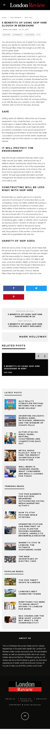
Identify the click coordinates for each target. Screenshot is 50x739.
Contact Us (27, 701)
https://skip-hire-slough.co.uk (24, 48)
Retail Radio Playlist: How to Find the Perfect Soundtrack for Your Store (30, 455)
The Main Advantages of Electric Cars (28, 558)
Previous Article (25, 311)
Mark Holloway (10, 29)
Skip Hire (6, 34)
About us (10, 699)
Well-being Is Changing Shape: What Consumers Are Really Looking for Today (31, 471)
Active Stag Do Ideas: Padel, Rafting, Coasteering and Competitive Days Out (30, 438)
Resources (26, 699)
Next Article (25, 321)
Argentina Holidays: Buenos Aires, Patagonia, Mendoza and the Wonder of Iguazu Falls (32, 420)
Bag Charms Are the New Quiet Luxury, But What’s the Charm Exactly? (31, 619)
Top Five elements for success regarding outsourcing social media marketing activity (32, 500)
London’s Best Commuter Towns (30, 592)
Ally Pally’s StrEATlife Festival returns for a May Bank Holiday (31, 404)
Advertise (42, 699)
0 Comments (17, 34)
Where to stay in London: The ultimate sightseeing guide (30, 546)
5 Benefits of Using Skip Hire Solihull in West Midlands (25, 325)
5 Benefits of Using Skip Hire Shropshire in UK (25, 315)
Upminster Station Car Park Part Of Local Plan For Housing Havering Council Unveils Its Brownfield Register (32, 530)
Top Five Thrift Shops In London (29, 581)
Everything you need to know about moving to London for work (32, 605)
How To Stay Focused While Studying (28, 514)
